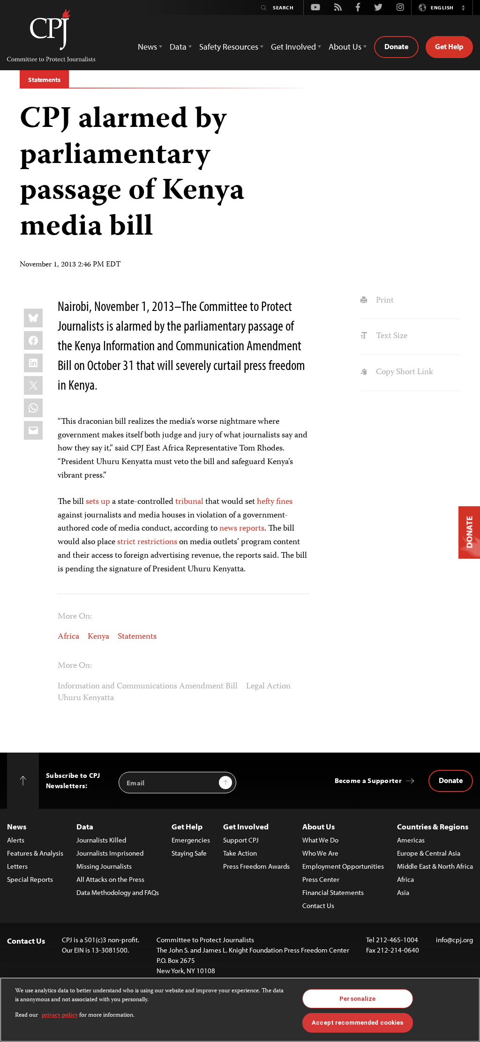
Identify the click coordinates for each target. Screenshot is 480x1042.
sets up (98, 502)
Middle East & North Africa (435, 866)
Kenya (98, 637)
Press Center (320, 879)
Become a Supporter (368, 780)
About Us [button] (345, 46)
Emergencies (191, 839)
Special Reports (30, 879)
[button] (463, 7)
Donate (396, 46)
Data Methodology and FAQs (117, 892)
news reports (241, 529)
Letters (17, 866)
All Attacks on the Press (110, 879)
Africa (68, 637)
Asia (403, 892)
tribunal (189, 502)
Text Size (390, 336)
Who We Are (320, 853)
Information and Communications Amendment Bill (148, 687)
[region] (240, 1009)
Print (383, 301)
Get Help (449, 46)
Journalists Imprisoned (109, 853)
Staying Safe (189, 853)
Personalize (357, 998)
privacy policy (60, 1015)
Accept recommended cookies (357, 1022)
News (16, 826)
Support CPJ (241, 839)
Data (84, 826)
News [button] (147, 46)
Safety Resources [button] (228, 46)
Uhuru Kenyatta (86, 698)
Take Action (240, 853)
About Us (318, 826)
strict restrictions (147, 542)
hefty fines (274, 502)
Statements (44, 79)
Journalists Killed (101, 839)
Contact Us (318, 905)
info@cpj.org (454, 939)
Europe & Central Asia (428, 853)
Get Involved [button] (293, 46)
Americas (411, 839)
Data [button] (178, 46)
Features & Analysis (35, 853)
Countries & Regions (432, 826)
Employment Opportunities (343, 866)
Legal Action (268, 687)
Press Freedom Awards (256, 866)
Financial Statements (333, 892)
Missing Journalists (104, 866)
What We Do (320, 839)
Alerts (15, 839)
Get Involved (246, 826)
